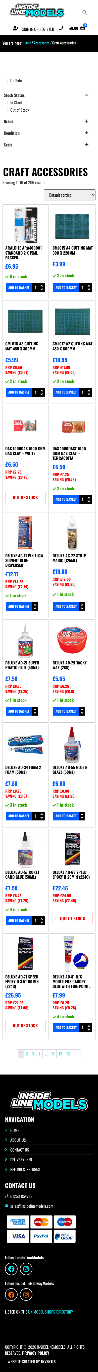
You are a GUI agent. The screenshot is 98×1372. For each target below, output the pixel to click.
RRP (13, 367)
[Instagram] (26, 1269)
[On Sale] (6, 81)
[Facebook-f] (11, 1269)
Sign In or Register (38, 29)
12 (60, 1054)
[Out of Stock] (6, 110)
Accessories (42, 42)
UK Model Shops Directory (50, 1312)
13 (68, 1054)
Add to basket (18, 287)
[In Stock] (6, 103)
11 (52, 1054)
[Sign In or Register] (15, 28)
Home (27, 42)
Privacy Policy (35, 1353)
